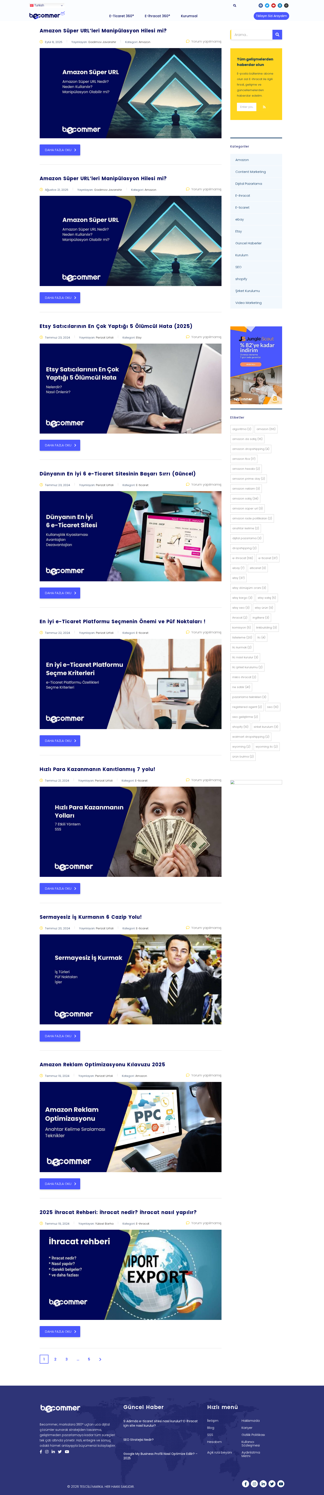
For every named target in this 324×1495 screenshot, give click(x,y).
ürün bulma (243, 756)
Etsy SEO (241, 608)
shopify (241, 279)
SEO (238, 267)
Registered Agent (247, 707)
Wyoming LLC (267, 747)
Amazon (242, 159)
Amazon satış (245, 498)
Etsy (238, 231)
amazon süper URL (247, 508)
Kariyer (247, 1428)
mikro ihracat (244, 677)
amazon (266, 429)
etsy (238, 578)
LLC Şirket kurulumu (247, 667)
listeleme (242, 637)
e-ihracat (242, 558)
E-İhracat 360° (157, 16)
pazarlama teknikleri (249, 697)
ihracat (239, 618)
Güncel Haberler (248, 243)
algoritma (241, 429)
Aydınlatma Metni (251, 1454)
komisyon (241, 627)
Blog (210, 1428)
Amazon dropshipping (250, 449)
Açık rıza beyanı (219, 1452)
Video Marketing (248, 302)
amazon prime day (248, 479)
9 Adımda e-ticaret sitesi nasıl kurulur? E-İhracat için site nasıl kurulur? (160, 1423)
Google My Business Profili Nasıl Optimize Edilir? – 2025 (160, 1456)
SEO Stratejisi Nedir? (138, 1439)
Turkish (39, 5)
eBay (238, 568)
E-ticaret (242, 207)
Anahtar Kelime (245, 528)
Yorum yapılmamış (206, 41)
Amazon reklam (246, 488)
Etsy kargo (242, 598)
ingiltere (261, 618)
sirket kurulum (266, 727)
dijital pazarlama (246, 538)
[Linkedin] (280, 5)
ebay (239, 219)
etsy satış (267, 598)
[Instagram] (286, 5)
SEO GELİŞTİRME (245, 717)
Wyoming (241, 747)
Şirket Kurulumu (247, 290)
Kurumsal (189, 16)
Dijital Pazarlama (248, 183)
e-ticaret (267, 558)
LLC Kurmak (241, 647)
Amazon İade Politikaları (252, 518)
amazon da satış (247, 439)
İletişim (212, 1420)
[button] (271, 16)
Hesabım (214, 1442)
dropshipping (244, 548)
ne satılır (241, 687)
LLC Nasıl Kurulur (245, 657)
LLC (261, 637)
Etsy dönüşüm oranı (249, 588)
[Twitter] (267, 5)
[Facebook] (261, 5)
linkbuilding (266, 627)
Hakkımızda (251, 1420)
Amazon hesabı (246, 469)
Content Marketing (250, 171)
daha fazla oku (58, 150)
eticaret (258, 568)
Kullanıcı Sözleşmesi (251, 1443)
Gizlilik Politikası (253, 1435)
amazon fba (243, 459)
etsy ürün (264, 608)
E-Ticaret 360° (121, 16)
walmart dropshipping (250, 737)
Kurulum (241, 255)
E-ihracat (242, 195)
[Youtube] (273, 5)
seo (272, 707)
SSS (210, 1435)
